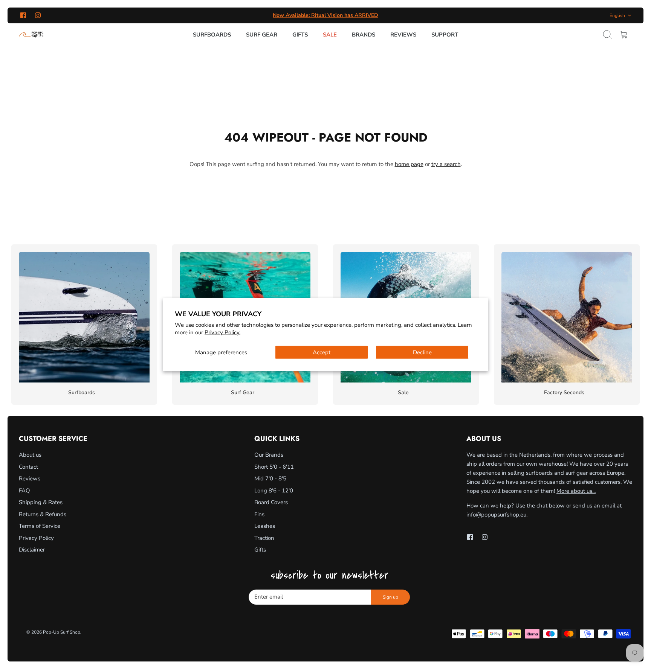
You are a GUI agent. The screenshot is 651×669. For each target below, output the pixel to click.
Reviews (403, 34)
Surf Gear (261, 34)
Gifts (300, 34)
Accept (321, 352)
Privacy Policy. (222, 332)
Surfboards (212, 34)
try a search (446, 164)
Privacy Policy (36, 538)
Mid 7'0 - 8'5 (270, 478)
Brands (363, 34)
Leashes (264, 526)
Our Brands (268, 455)
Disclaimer (32, 549)
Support (444, 34)
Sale (330, 34)
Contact (28, 467)
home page (409, 164)
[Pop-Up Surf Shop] (31, 35)
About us (30, 455)
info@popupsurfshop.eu (496, 514)
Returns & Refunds (42, 514)
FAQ (24, 490)
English (617, 15)
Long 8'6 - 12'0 (273, 490)
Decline (422, 352)
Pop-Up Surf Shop (61, 632)
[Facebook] (23, 15)
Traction (264, 538)
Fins (259, 514)
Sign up (390, 597)
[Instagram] (38, 15)
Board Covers (271, 502)
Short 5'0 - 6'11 (274, 467)
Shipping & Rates (41, 502)
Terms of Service (39, 526)
